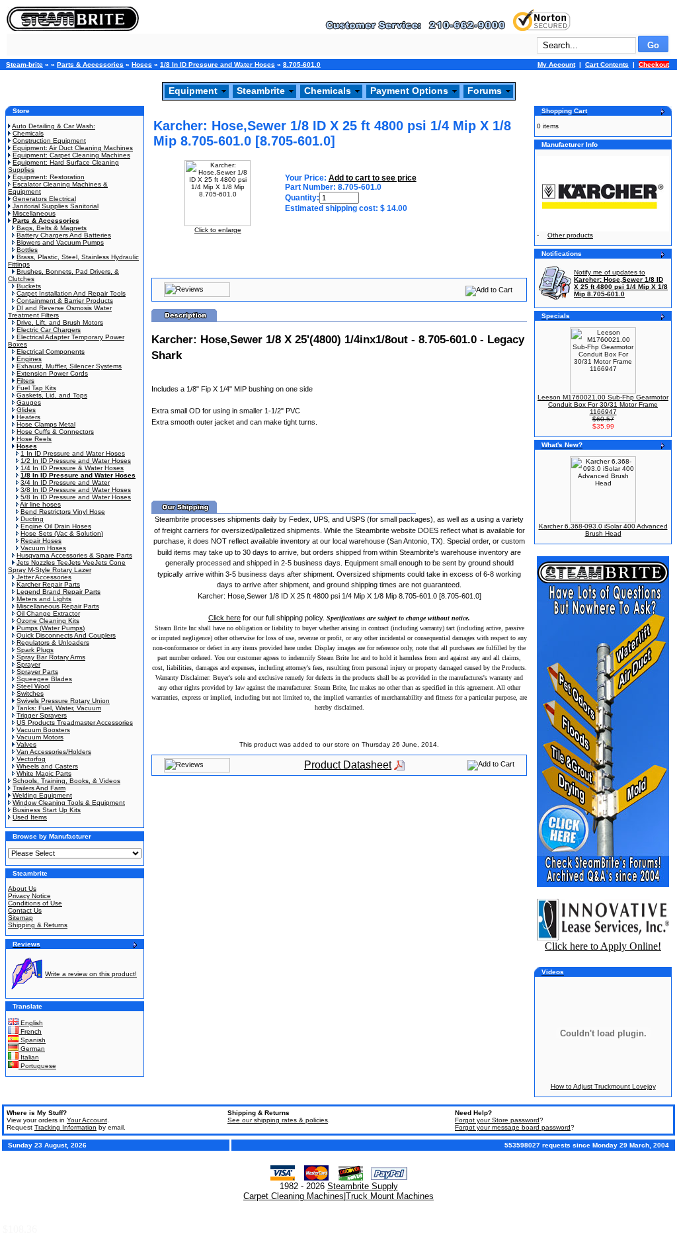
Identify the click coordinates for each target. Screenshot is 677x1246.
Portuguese (37, 1065)
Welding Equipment (42, 795)
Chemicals (327, 90)
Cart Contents (607, 64)
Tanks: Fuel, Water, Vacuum (59, 708)
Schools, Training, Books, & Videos (66, 780)
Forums (484, 90)
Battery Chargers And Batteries (64, 235)
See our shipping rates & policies (277, 1120)
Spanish (32, 1040)
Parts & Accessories (90, 64)
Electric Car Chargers (49, 329)
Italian (29, 1057)
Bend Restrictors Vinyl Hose (62, 511)
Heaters (28, 417)
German (32, 1048)
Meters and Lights (44, 598)
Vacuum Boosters (43, 729)
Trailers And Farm (39, 788)
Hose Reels (34, 438)
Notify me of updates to (621, 283)
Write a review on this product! (91, 973)
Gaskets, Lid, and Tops (52, 395)
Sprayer (28, 664)
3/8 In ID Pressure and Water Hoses (75, 489)
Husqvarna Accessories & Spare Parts (74, 555)
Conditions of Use (35, 903)
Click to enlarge (217, 229)
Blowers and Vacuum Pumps (60, 242)
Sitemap (20, 917)
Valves (26, 744)
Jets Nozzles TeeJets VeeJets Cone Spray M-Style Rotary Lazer (67, 566)
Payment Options (409, 90)
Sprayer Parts (37, 671)
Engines (29, 358)
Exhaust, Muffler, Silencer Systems (69, 366)
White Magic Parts (44, 773)
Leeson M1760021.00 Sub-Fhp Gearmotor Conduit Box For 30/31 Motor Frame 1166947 (603, 404)
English (31, 1022)
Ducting (32, 518)
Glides (26, 409)
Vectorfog (31, 759)
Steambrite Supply (362, 1186)
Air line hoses (40, 504)
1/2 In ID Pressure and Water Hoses (75, 460)
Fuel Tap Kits (36, 388)
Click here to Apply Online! (603, 946)
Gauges (29, 402)
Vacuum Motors (40, 737)
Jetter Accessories (44, 577)
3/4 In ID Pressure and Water (65, 482)
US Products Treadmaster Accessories (75, 722)
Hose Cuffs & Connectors (55, 431)
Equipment (193, 90)
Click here (224, 618)
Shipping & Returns (37, 925)
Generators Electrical (44, 198)
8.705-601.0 (302, 64)
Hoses (142, 64)
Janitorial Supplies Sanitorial (56, 206)
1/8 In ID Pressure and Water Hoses (217, 64)
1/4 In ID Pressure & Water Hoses (72, 468)
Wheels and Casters (47, 766)
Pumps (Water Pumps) (51, 628)
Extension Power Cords (52, 373)
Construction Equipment (49, 140)
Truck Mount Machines (390, 1196)
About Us (22, 888)
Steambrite (261, 90)
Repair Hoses (40, 540)
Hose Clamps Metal (46, 424)
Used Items (30, 817)
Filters (25, 380)
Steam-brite (24, 64)
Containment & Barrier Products (65, 300)
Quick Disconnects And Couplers (66, 635)
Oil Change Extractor (48, 613)
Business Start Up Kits (47, 809)
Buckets (29, 286)
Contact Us (25, 910)
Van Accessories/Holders (54, 751)
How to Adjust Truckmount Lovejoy (603, 1086)
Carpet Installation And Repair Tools (71, 293)
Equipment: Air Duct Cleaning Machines (73, 147)
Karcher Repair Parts (48, 584)
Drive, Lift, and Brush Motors (60, 322)
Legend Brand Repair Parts (58, 591)
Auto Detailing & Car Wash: (53, 126)
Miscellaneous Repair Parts (58, 606)
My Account (556, 64)
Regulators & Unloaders (53, 642)
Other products (570, 235)
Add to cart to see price (373, 178)
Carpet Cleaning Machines (293, 1196)
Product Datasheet (347, 764)
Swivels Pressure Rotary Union (63, 700)
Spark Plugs (35, 649)
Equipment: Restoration (49, 177)
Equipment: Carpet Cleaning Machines (71, 155)
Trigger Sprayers (42, 715)
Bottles (27, 249)
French (30, 1031)
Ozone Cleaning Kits (48, 620)
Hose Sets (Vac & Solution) (61, 533)
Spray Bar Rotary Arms (51, 657)
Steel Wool (33, 686)
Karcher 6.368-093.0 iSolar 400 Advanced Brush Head (603, 529)
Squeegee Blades (44, 679)
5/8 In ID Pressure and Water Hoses (75, 497)
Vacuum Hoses (43, 548)
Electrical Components (51, 351)
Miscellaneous (34, 213)
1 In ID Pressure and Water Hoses (72, 453)
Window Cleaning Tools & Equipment (69, 802)
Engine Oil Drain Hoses (55, 526)
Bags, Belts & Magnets (52, 227)
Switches (30, 693)
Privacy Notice (29, 895)
